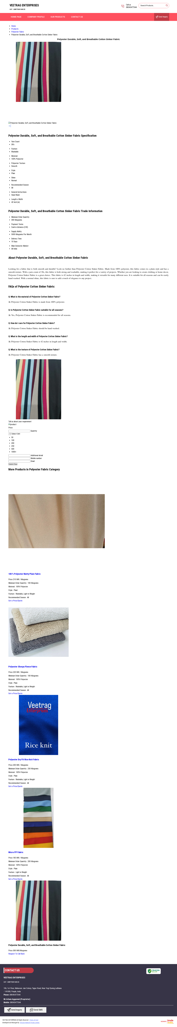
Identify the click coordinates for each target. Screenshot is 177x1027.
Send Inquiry (163, 17)
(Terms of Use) (33, 1020)
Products (14, 29)
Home (13, 26)
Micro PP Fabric (15, 852)
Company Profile (36, 17)
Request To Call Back (16, 954)
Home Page (16, 17)
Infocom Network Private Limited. (30, 1023)
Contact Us (77, 17)
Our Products (58, 17)
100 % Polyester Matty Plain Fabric (24, 574)
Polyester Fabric (17, 32)
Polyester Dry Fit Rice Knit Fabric (23, 759)
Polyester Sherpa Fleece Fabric (22, 666)
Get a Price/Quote (15, 601)
